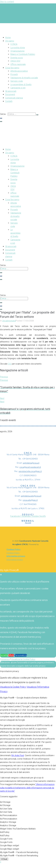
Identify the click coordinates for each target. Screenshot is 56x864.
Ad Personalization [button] (8, 815)
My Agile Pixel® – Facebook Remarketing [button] (19, 852)
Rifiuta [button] (11, 655)
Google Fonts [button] (6, 839)
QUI (9, 364)
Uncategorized (9, 321)
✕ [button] (1, 574)
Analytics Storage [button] (8, 822)
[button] (30, 41)
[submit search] (37, 114)
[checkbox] (28, 805)
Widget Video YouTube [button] (10, 828)
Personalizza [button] (20, 655)
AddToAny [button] (4, 832)
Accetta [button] (4, 655)
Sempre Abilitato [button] (39, 697)
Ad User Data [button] (6, 808)
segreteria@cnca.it (31, 463)
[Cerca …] (1, 118)
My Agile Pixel (17, 755)
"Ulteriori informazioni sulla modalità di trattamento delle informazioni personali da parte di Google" (27, 787)
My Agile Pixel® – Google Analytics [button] (16, 697)
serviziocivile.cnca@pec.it (30, 471)
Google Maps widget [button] (9, 845)
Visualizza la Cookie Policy (23, 659)
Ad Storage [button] (5, 802)
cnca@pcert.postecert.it (30, 467)
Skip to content (7, 1)
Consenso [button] (4, 659)
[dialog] (28, 613)
